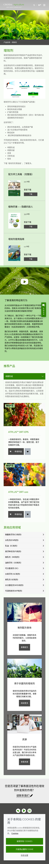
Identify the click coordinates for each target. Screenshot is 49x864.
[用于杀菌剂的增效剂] (24, 668)
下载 (30, 194)
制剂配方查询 (24, 627)
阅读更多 (24, 703)
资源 (24, 739)
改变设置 (24, 855)
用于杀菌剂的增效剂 (24, 683)
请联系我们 (23, 795)
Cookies (14, 833)
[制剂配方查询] (24, 612)
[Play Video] (24, 281)
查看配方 (24, 647)
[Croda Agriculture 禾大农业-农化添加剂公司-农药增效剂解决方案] (14, 4)
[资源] (24, 724)
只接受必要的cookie (24, 849)
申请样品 (18, 451)
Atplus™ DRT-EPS (18, 432)
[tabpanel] (24, 451)
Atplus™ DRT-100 (18, 492)
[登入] (28, 451)
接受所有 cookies (24, 841)
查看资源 (24, 762)
